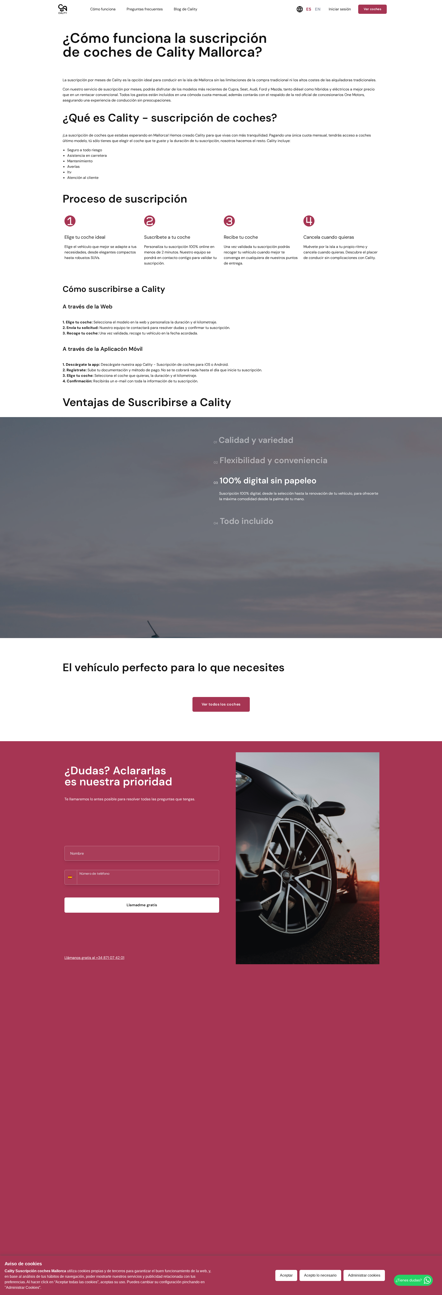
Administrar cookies (364, 1275)
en (317, 9)
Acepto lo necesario (320, 1275)
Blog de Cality (185, 9)
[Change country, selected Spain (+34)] (71, 877)
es (308, 9)
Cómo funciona (103, 9)
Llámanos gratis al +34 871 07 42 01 (94, 957)
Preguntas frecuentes (145, 9)
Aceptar (286, 1275)
